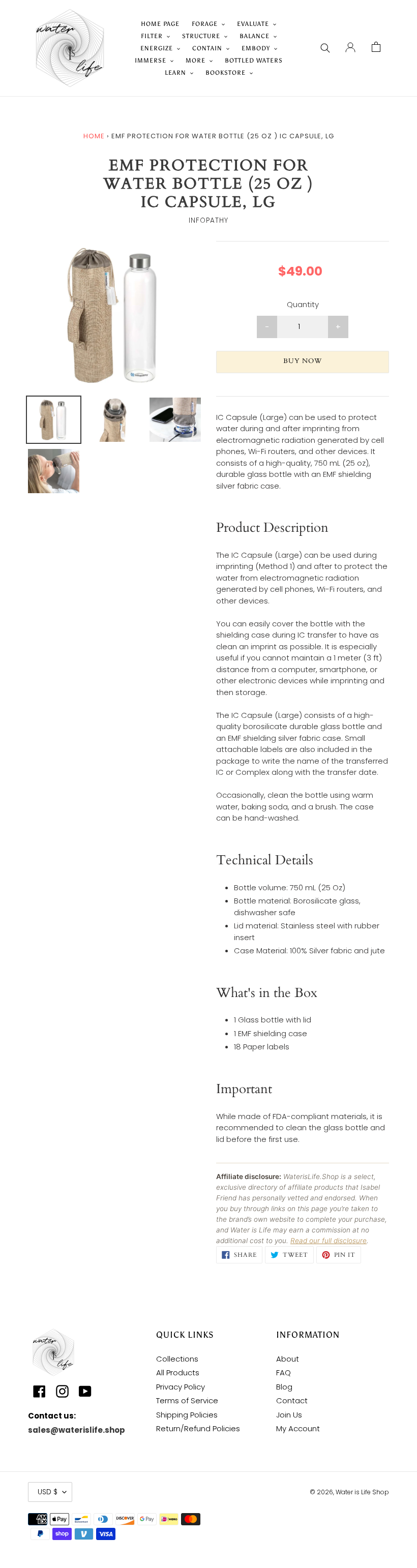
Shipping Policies (187, 1414)
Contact (292, 1400)
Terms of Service (187, 1400)
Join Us (289, 1414)
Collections (177, 1358)
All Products (177, 1372)
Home (94, 136)
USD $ (47, 1492)
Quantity (303, 304)
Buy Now (302, 361)
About (287, 1358)
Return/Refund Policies (198, 1428)
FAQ (283, 1372)
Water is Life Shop (362, 1492)
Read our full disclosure (328, 1241)
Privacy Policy (180, 1386)
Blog (284, 1386)
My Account (298, 1428)
